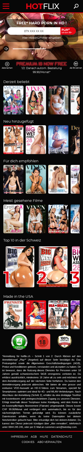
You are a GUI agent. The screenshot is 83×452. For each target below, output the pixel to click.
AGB (34, 436)
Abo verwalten (49, 442)
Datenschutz (61, 436)
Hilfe (44, 436)
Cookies (28, 442)
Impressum (19, 436)
